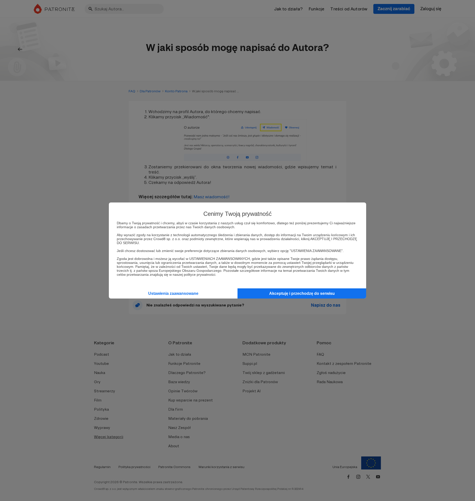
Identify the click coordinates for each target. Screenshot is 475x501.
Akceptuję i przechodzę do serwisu (302, 293)
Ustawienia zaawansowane (173, 293)
